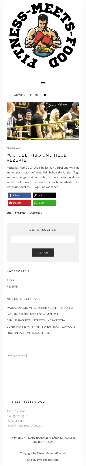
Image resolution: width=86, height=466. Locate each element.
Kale (30, 459)
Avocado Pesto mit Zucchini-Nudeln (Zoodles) (40, 307)
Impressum (18, 437)
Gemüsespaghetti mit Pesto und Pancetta (36, 320)
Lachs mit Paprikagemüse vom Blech (32, 314)
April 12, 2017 (14, 147)
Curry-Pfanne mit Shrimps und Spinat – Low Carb (41, 326)
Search (43, 252)
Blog (9, 212)
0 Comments (36, 212)
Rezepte (12, 286)
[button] (19, 195)
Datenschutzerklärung (45, 437)
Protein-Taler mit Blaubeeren (28, 332)
